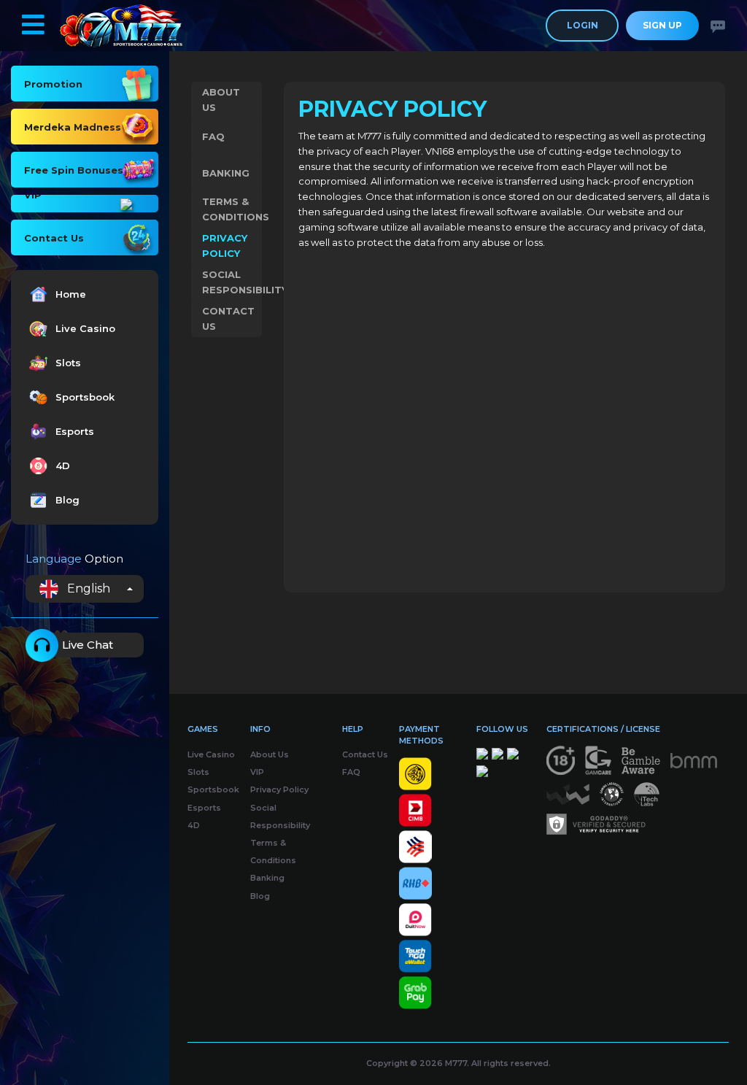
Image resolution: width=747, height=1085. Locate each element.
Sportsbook (85, 397)
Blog (67, 500)
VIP (257, 772)
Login (582, 25)
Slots (68, 362)
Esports (74, 431)
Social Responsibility (232, 282)
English (88, 588)
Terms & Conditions (232, 209)
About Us (221, 99)
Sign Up (662, 25)
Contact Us (228, 318)
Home (70, 294)
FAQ (213, 136)
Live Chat (87, 645)
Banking (225, 173)
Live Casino (85, 328)
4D (62, 465)
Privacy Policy (224, 245)
